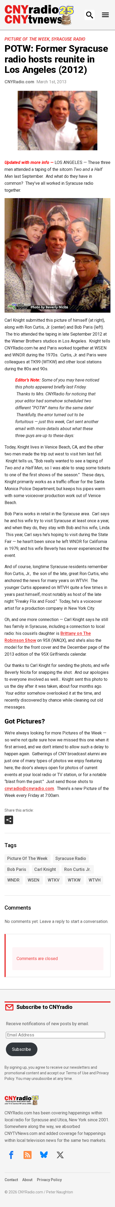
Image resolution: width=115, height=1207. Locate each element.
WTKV (53, 880)
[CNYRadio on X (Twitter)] (60, 1155)
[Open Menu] (105, 15)
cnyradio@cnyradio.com (29, 788)
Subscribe (21, 1049)
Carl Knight (45, 869)
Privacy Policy (49, 1180)
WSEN (33, 880)
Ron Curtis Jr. (77, 869)
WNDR (13, 880)
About (27, 1180)
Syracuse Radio (68, 39)
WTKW (74, 880)
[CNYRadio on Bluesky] (44, 1155)
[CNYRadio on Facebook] (11, 1155)
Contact (11, 1180)
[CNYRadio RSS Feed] (27, 1155)
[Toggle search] (90, 15)
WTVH (95, 880)
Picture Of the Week (27, 39)
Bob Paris (16, 869)
